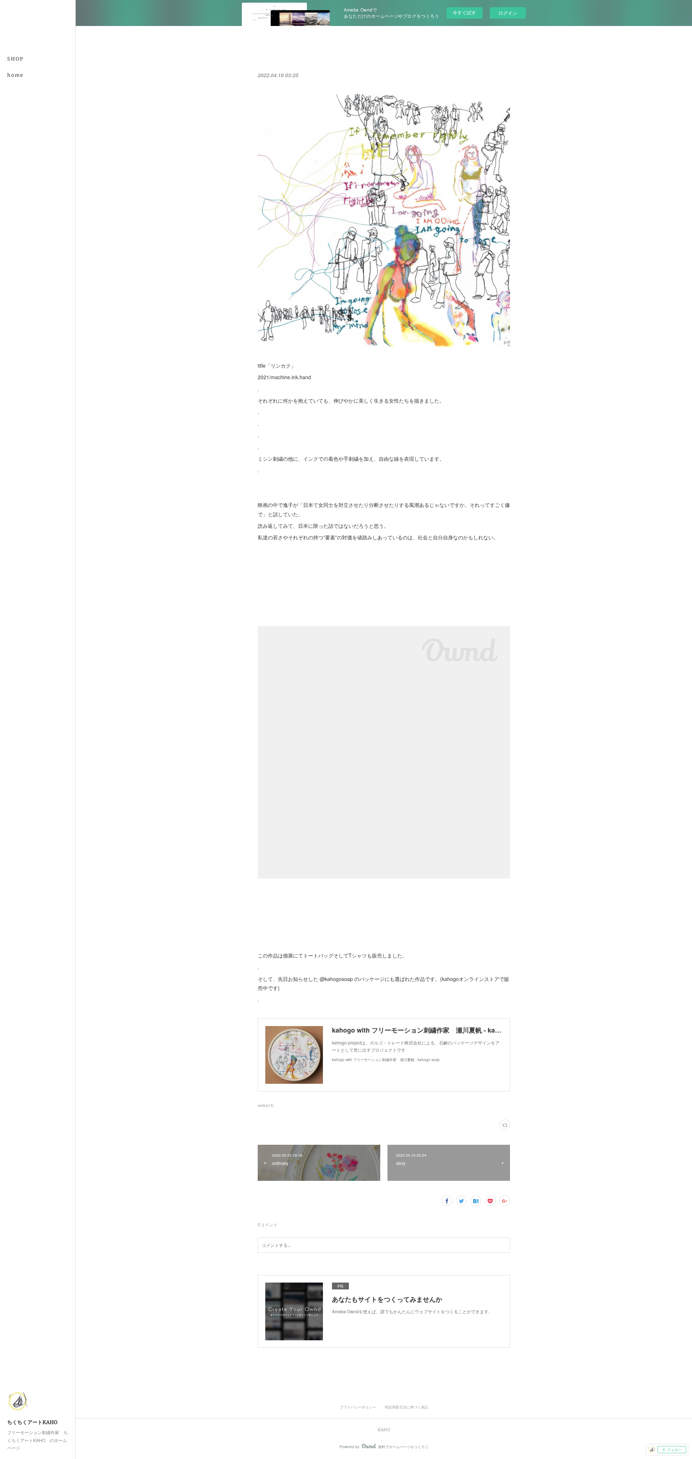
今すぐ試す (464, 12)
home (15, 74)
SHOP (15, 58)
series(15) (266, 1105)
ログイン (507, 12)
